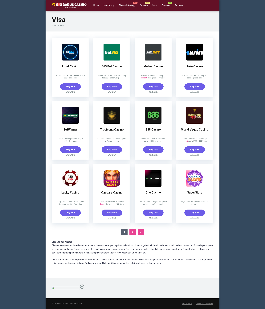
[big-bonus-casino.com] (69, 4)
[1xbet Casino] (70, 59)
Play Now (70, 86)
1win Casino (195, 66)
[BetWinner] (70, 123)
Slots (154, 5)
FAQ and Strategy (127, 5)
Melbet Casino (153, 66)
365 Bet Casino (112, 66)
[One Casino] (153, 186)
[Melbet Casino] (153, 59)
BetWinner (70, 129)
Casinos (144, 5)
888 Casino (153, 129)
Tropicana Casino (112, 129)
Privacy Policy (187, 304)
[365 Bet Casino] (112, 59)
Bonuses (166, 5)
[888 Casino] (153, 123)
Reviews (179, 5)
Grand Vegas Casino (194, 129)
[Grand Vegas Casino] (194, 123)
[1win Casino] (194, 59)
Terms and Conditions (204, 304)
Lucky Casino (70, 192)
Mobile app (109, 5)
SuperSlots (194, 192)
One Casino (153, 192)
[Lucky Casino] (70, 186)
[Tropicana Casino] (112, 123)
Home (96, 5)
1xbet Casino (70, 66)
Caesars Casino (112, 192)
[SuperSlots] (194, 186)
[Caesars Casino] (112, 186)
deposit (144, 78)
